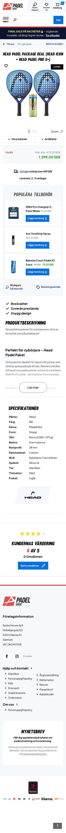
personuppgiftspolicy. (35, 754)
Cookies (27, 656)
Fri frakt (24, 171)
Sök (58, 19)
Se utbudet (53, 35)
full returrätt (16, 288)
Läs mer (33, 387)
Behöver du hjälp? (54, 44)
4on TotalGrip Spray (38, 233)
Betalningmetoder (51, 287)
